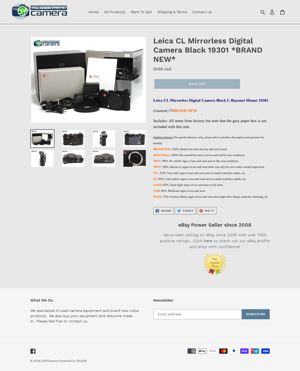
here (208, 240)
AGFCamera (50, 360)
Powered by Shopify (73, 360)
